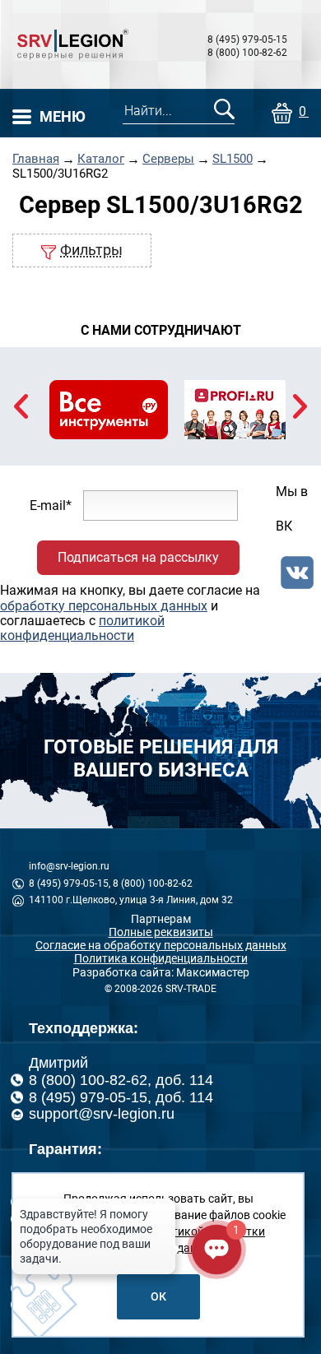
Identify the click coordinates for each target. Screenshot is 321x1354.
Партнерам (161, 918)
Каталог (100, 159)
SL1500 (232, 159)
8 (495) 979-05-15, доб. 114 (121, 1097)
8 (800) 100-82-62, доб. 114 (121, 1080)
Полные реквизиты (161, 932)
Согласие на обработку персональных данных (160, 945)
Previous (21, 406)
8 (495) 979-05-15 (247, 39)
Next (300, 406)
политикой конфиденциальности (82, 628)
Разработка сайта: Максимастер (160, 972)
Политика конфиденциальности (161, 958)
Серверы (168, 159)
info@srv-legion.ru (69, 866)
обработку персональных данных (103, 606)
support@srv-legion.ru (101, 1114)
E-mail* (51, 504)
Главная (35, 159)
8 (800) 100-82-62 (247, 52)
